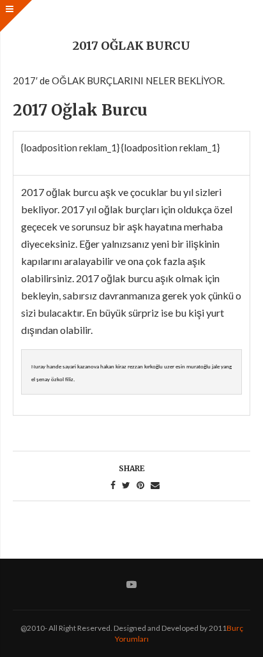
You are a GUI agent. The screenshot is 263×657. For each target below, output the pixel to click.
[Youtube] (131, 584)
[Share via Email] (155, 485)
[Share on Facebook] (113, 485)
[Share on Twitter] (126, 485)
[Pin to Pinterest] (140, 485)
